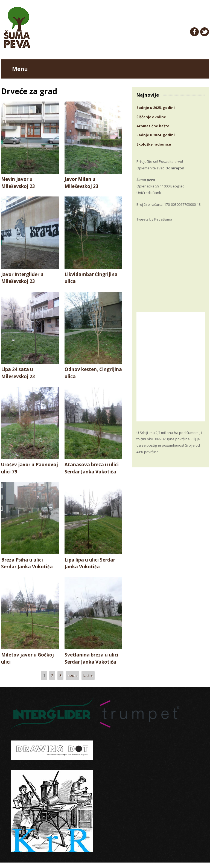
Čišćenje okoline (151, 116)
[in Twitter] (204, 31)
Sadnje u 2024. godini (155, 134)
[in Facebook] (194, 31)
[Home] (17, 46)
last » (88, 675)
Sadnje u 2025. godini (155, 107)
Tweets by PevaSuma (154, 219)
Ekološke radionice (153, 144)
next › (72, 675)
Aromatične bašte (152, 125)
